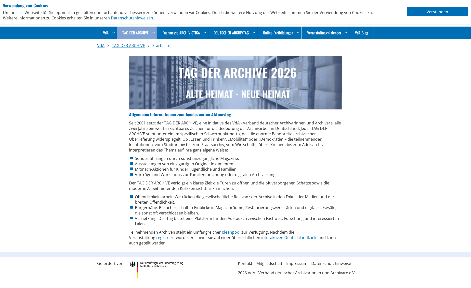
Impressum (296, 263)
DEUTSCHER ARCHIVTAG (231, 33)
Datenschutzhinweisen (132, 18)
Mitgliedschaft (269, 263)
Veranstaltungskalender (324, 33)
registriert (166, 237)
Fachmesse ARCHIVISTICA (181, 33)
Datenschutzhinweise (331, 263)
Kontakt (245, 263)
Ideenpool (231, 232)
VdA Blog (361, 33)
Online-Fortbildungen (278, 33)
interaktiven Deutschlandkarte (289, 237)
